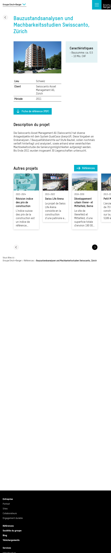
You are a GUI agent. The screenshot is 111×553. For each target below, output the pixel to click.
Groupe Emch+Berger (12, 260)
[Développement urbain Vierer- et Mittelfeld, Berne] (84, 201)
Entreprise (8, 499)
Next (94, 247)
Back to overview (5, 17)
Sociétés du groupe (12, 530)
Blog (5, 535)
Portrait (6, 503)
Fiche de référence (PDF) (35, 111)
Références (88, 168)
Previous (16, 247)
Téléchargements (11, 540)
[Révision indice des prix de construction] (26, 201)
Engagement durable (13, 518)
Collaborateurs (10, 513)
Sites (5, 508)
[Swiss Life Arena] (55, 198)
